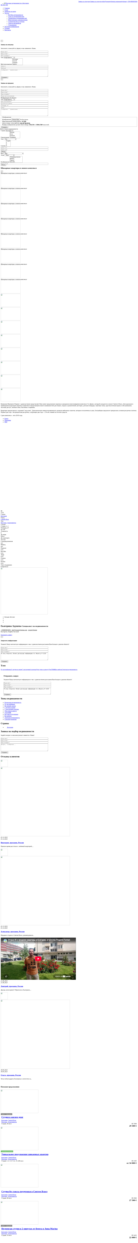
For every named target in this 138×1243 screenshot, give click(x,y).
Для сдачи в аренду (42, 669)
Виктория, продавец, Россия (12, 843)
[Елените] (15, 135)
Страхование (12, 25)
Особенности (5, 162)
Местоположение (6, 64)
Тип (2, 57)
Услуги (7, 13)
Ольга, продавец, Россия (11, 1075)
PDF (6, 422)
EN (7, 5)
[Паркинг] (16, 160)
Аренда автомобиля (14, 23)
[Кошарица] (15, 137)
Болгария (4, 516)
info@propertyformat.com (110, 1)
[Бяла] (15, 134)
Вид (2, 153)
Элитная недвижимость (69, 669)
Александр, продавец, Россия (13, 932)
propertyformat (122, 1)
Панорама (8, 420)
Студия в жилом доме (12, 1117)
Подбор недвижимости (15, 15)
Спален (3, 146)
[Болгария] (17, 59)
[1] (8, 142)
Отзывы (7, 28)
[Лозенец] (17, 62)
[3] (8, 146)
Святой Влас (5, 519)
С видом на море (16, 669)
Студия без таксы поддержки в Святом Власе (24, 1191)
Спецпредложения (10, 719)
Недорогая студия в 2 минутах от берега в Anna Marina (29, 1228)
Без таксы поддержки (11, 714)
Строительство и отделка (16, 21)
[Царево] (17, 64)
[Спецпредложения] (16, 157)
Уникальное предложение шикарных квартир (24, 1154)
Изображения (6, 119)
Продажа (3, 523)
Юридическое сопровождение (18, 20)
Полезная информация (12, 26)
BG (2, 5)
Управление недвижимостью (17, 18)
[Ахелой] (17, 61)
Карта (6, 418)
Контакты (8, 30)
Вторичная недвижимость (13, 702)
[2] (8, 144)
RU (4, 5)
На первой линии (10, 706)
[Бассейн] (16, 162)
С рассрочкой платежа (29, 669)
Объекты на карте (10, 11)
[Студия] (8, 141)
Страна (3, 130)
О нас (6, 10)
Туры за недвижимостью (16, 16)
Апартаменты (11, 523)
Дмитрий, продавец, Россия (12, 986)
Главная (7, 8)
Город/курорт (5, 137)
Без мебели (58, 669)
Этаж (3, 155)
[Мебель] (16, 158)
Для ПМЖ (52, 669)
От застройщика (6, 669)
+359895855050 (6, 630)
